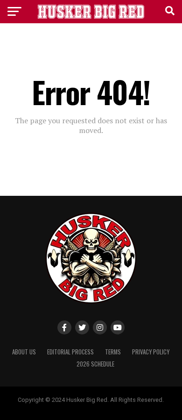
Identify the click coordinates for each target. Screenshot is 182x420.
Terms (113, 351)
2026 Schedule (95, 364)
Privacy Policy (150, 351)
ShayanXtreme (113, 407)
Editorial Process (70, 351)
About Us (24, 351)
